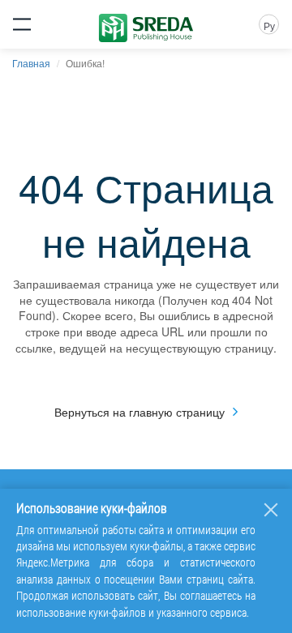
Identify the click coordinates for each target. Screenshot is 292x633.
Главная (31, 63)
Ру (269, 25)
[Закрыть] (271, 510)
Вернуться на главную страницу (139, 412)
